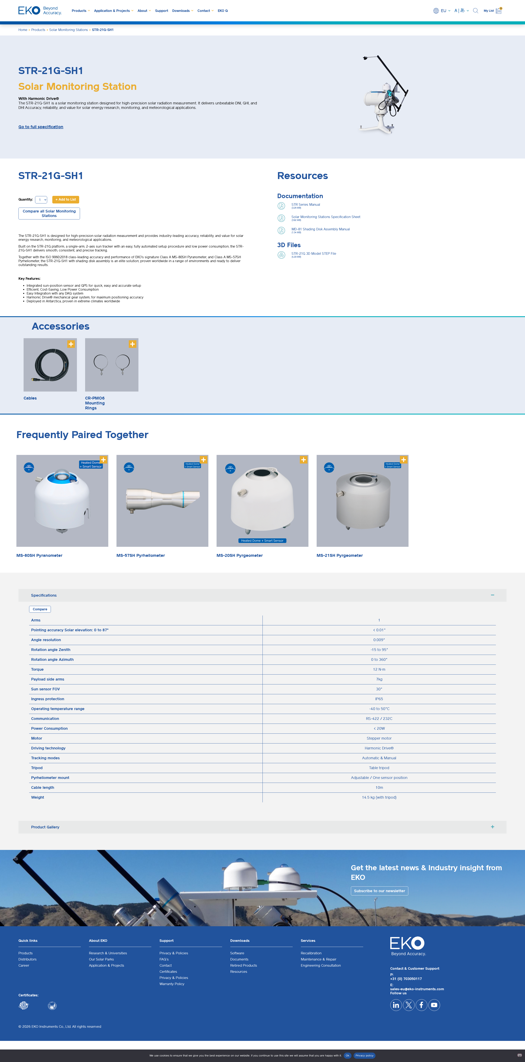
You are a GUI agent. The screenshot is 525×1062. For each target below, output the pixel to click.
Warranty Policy (172, 984)
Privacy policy (365, 1055)
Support (161, 11)
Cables (30, 398)
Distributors (27, 959)
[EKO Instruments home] (40, 10)
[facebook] (421, 1005)
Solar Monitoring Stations (68, 30)
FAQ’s (164, 959)
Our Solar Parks (101, 959)
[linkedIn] (396, 1005)
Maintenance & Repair (318, 959)
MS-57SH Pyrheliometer (140, 555)
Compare (40, 609)
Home (22, 30)
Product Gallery (45, 827)
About (142, 11)
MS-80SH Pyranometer (39, 555)
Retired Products (243, 965)
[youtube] (434, 1005)
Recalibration (311, 953)
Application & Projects (112, 11)
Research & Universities (108, 953)
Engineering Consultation (321, 965)
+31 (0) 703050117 (406, 979)
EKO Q (223, 11)
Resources (238, 972)
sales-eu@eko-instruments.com (417, 989)
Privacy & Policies (174, 953)
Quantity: (25, 199)
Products (79, 11)
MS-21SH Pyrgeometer (340, 555)
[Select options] (71, 344)
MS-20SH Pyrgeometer (240, 555)
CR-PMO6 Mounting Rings (95, 403)
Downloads (181, 11)
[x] (409, 1005)
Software (237, 953)
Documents (239, 959)
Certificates (168, 972)
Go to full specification (40, 126)
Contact (203, 11)
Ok (347, 1055)
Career (23, 965)
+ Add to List (66, 199)
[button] (476, 10)
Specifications (44, 595)
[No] (519, 1055)
